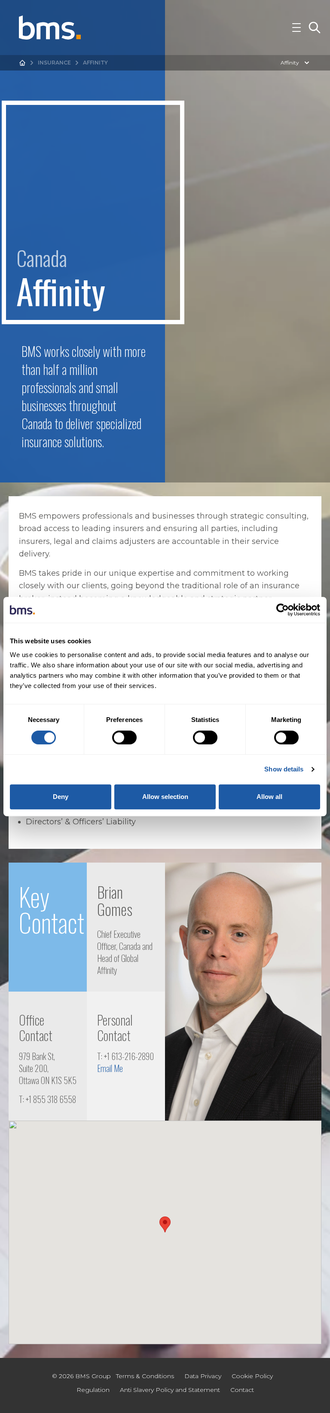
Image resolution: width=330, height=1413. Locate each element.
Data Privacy (202, 1376)
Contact (242, 1390)
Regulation (93, 1390)
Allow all (269, 796)
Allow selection (165, 796)
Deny (60, 796)
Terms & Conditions (145, 1376)
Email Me (110, 1068)
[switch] (124, 737)
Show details (283, 769)
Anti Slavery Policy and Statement (170, 1390)
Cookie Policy (252, 1376)
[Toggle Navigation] (296, 27)
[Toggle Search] (314, 27)
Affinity (290, 62)
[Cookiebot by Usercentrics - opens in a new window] (282, 609)
